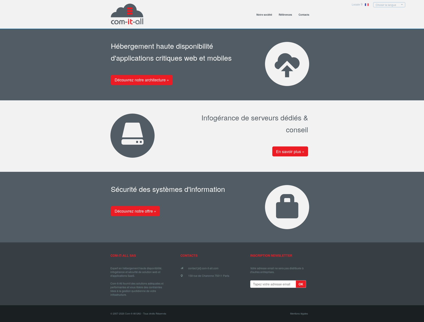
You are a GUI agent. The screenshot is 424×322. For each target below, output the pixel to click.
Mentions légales (299, 313)
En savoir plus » (290, 151)
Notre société (264, 15)
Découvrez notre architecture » (142, 79)
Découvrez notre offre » (135, 211)
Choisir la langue (386, 5)
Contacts (304, 15)
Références (285, 15)
